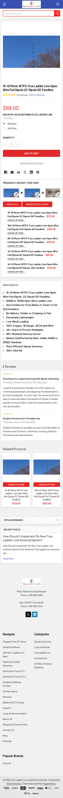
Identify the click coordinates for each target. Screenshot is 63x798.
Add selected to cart (37, 204)
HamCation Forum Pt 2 (14, 676)
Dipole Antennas (42, 641)
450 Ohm (12, 128)
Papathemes (49, 783)
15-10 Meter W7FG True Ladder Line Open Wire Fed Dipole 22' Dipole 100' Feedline (16, 495)
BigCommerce (14, 783)
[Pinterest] (38, 172)
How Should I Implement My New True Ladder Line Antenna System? (27, 538)
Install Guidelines (11, 647)
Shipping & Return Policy (15, 724)
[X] (25, 172)
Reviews (7, 696)
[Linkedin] (31, 172)
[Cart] (58, 4)
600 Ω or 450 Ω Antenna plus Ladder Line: (28, 116)
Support (7, 707)
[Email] (12, 172)
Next (59, 480)
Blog (5, 735)
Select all (12, 204)
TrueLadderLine (42, 652)
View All (7, 763)
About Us (7, 718)
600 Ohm (12, 123)
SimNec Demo (10, 691)
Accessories (40, 658)
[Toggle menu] (4, 4)
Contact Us (8, 729)
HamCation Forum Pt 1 (14, 671)
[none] (31, 51)
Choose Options (15, 220)
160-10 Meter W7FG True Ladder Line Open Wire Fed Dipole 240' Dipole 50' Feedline (47, 495)
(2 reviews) (22, 94)
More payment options (31, 162)
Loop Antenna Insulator (15, 713)
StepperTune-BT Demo (14, 641)
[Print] (18, 172)
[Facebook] (5, 172)
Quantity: (9, 137)
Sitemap (7, 741)
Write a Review (37, 94)
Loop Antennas (42, 647)
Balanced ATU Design (13, 702)
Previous (4, 480)
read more (8, 558)
